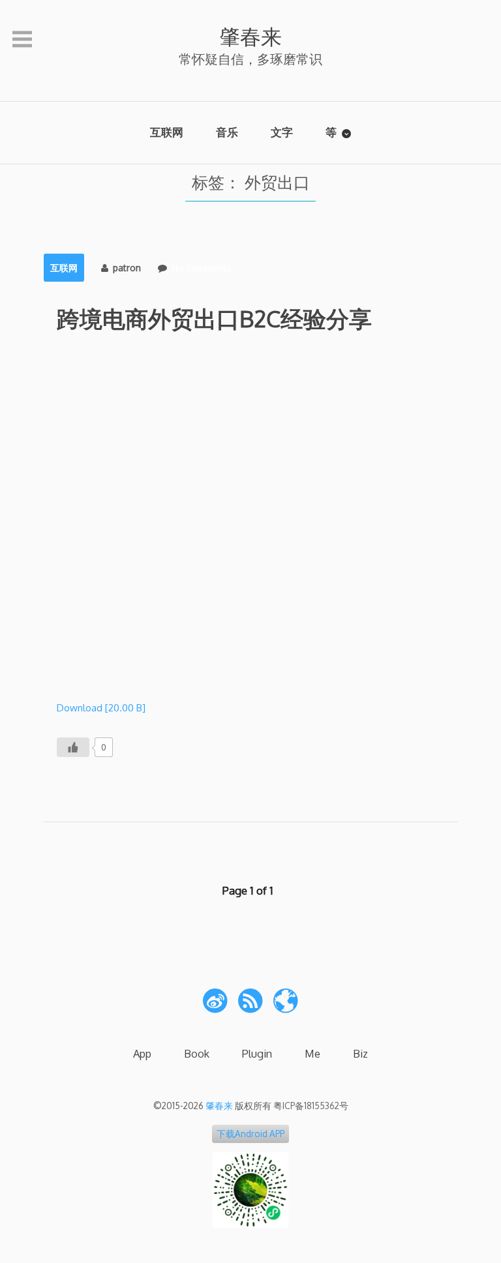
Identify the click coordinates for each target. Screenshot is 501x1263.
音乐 (227, 132)
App (142, 1053)
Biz (360, 1053)
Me (312, 1053)
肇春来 (250, 36)
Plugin (257, 1053)
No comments (201, 267)
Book (196, 1053)
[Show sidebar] (22, 39)
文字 (282, 132)
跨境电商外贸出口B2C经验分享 (214, 318)
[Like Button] (73, 747)
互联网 (166, 132)
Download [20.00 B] (101, 708)
